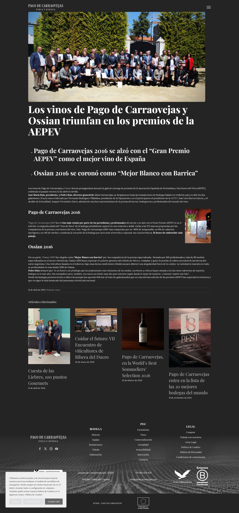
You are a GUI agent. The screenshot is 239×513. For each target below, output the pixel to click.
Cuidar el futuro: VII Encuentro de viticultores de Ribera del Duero (95, 347)
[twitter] (45, 448)
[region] (36, 489)
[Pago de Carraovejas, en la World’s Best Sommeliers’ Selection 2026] (143, 329)
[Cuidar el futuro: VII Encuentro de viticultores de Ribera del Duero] (96, 320)
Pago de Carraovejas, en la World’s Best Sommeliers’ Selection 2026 (142, 366)
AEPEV (174, 198)
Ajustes (15, 501)
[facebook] (40, 448)
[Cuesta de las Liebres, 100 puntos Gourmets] (49, 336)
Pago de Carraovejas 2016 (42, 222)
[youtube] (56, 448)
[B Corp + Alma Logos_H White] (190, 467)
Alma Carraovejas (103, 194)
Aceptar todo (54, 501)
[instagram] (51, 448)
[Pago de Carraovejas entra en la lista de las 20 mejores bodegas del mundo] (190, 338)
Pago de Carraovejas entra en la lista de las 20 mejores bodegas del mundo (189, 383)
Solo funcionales (33, 501)
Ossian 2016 (48, 257)
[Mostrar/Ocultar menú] (208, 7)
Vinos (57, 290)
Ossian (67, 188)
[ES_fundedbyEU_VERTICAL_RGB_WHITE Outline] (143, 497)
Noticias (50, 290)
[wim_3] (48, 470)
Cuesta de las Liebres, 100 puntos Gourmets (47, 377)
